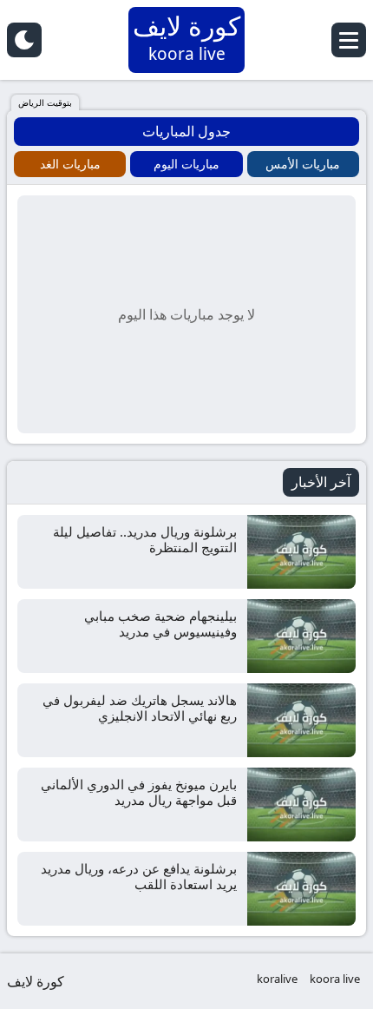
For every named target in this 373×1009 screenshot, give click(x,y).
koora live (335, 978)
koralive (277, 978)
